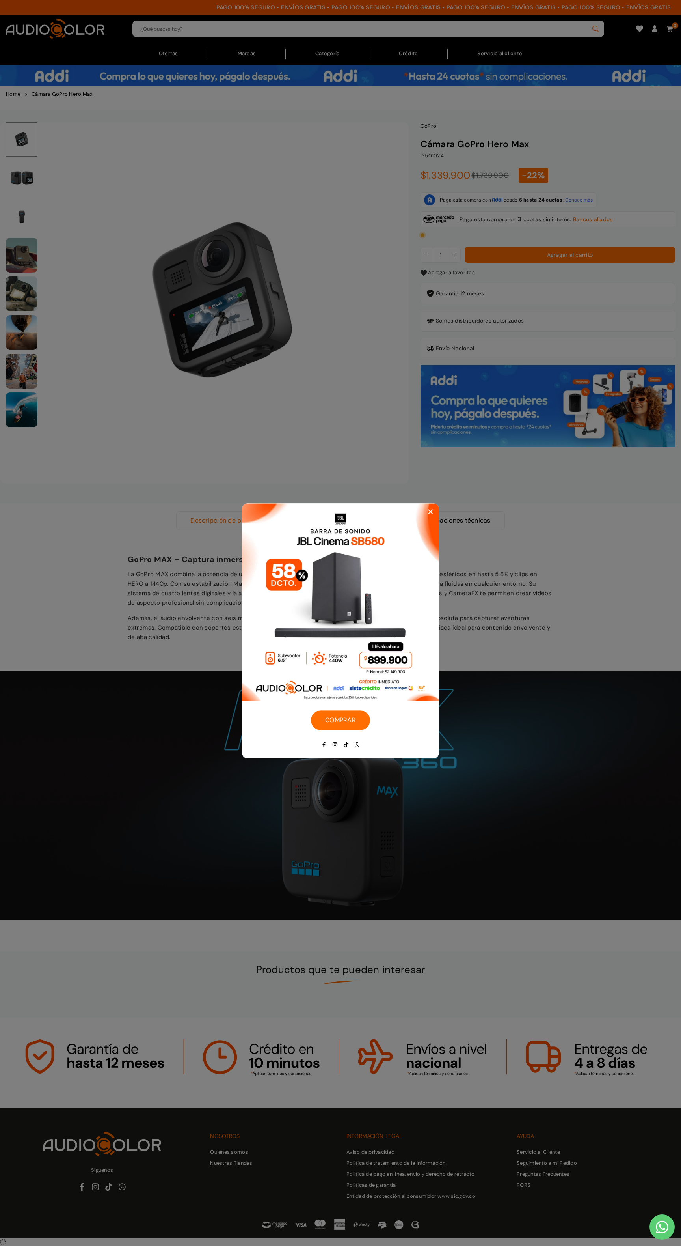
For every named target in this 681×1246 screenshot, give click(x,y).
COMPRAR (340, 720)
